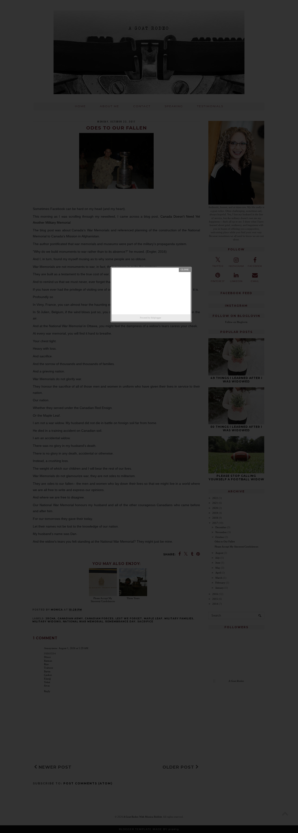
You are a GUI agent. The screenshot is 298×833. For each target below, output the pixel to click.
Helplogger (156, 318)
